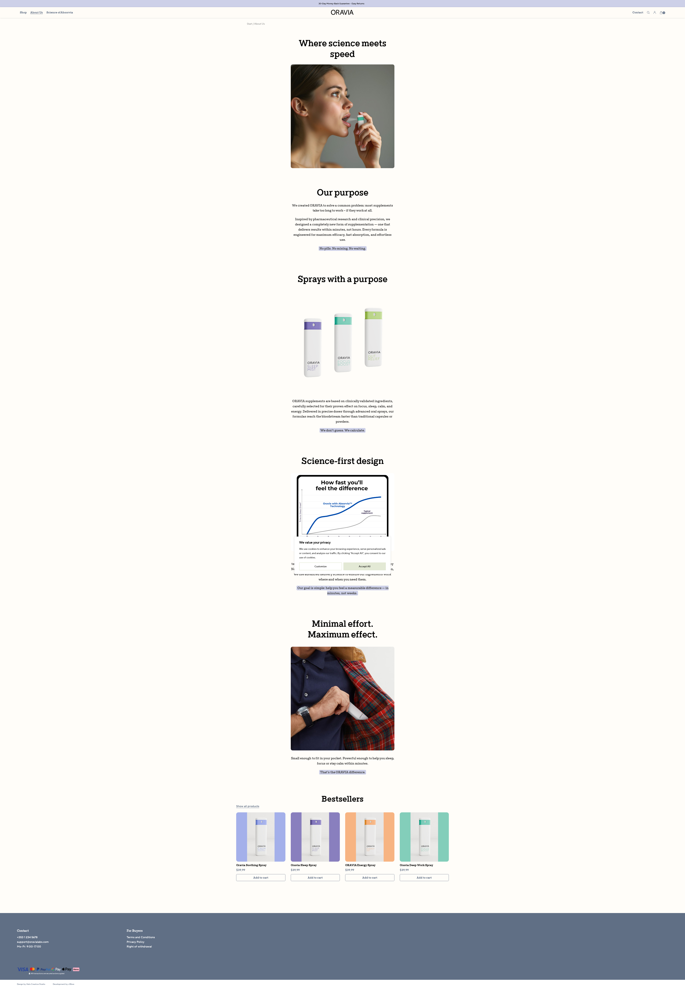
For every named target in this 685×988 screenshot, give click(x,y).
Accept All (365, 566)
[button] (260, 877)
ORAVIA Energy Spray (360, 865)
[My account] (654, 12)
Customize (320, 566)
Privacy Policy (135, 942)
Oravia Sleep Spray (304, 865)
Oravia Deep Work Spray (416, 865)
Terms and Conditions (141, 937)
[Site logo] (342, 12)
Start (249, 24)
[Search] (648, 12)
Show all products (247, 806)
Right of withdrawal (139, 946)
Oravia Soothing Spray (251, 865)
